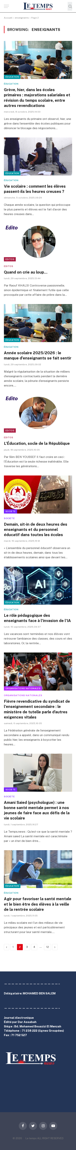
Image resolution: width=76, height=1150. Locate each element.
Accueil (8, 17)
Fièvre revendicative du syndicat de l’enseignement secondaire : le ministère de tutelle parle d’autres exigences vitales (37, 709)
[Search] (70, 6)
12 (47, 947)
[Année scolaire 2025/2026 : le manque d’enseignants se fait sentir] (38, 323)
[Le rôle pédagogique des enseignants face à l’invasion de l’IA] (38, 586)
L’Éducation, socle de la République (37, 443)
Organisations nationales (22, 688)
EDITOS (9, 259)
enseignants (22, 17)
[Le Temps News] (38, 6)
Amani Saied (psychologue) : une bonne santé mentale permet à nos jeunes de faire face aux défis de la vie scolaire (37, 810)
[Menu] (6, 6)
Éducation (12, 77)
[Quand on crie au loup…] (38, 242)
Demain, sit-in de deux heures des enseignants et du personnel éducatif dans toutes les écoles (35, 529)
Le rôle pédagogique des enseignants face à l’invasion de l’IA (37, 618)
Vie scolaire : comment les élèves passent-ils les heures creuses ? (35, 189)
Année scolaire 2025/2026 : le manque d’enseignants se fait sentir (37, 355)
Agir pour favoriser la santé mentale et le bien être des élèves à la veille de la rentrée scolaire (37, 904)
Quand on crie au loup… (25, 272)
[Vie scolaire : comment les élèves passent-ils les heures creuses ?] (38, 156)
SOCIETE (10, 511)
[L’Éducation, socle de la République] (38, 414)
